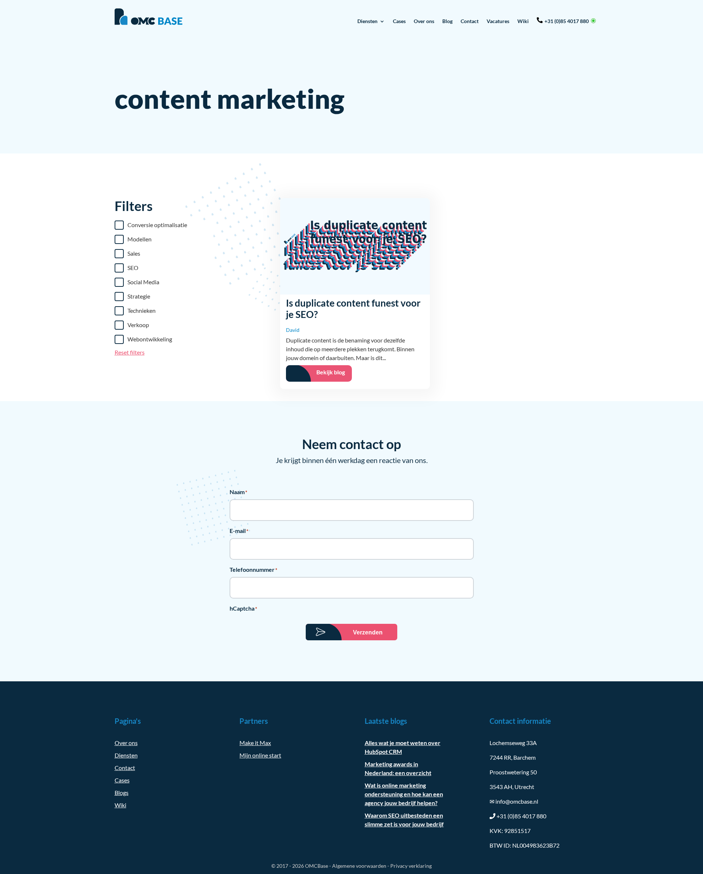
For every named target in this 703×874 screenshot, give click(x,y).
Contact (470, 21)
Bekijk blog (330, 372)
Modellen (139, 239)
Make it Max (255, 742)
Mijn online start (260, 755)
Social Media (143, 281)
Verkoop (138, 324)
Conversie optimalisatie (157, 224)
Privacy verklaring (411, 866)
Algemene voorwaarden (359, 866)
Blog (447, 21)
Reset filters (130, 352)
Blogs (122, 792)
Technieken (141, 310)
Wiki (523, 21)
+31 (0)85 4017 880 (566, 21)
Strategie (138, 296)
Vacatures (498, 21)
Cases (399, 21)
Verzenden (368, 632)
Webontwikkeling (149, 339)
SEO (132, 267)
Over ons (424, 21)
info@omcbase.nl (514, 801)
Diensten (367, 21)
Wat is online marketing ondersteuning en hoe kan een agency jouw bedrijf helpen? (404, 794)
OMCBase (316, 866)
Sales (133, 253)
